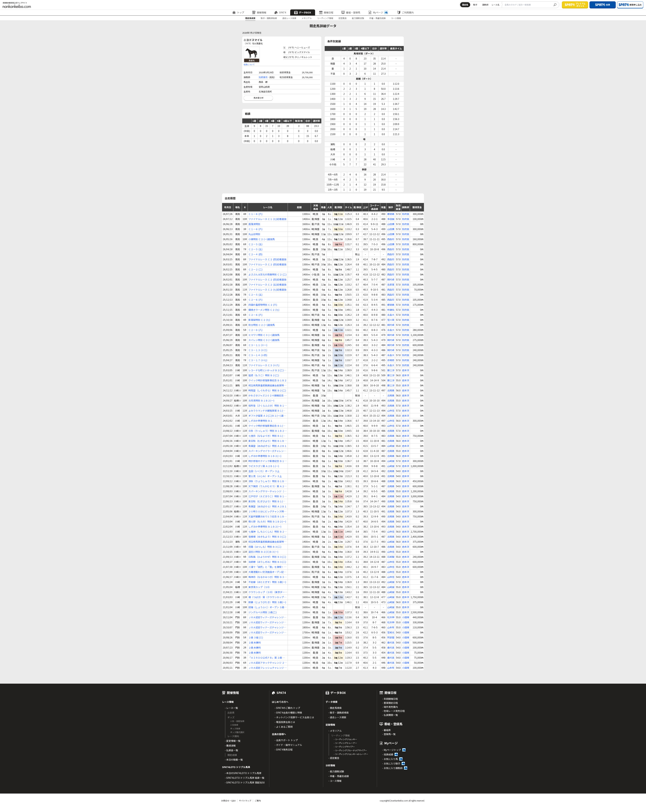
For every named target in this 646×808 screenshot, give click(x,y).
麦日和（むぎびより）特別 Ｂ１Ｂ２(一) (267, 441)
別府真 (405, 214)
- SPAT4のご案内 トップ (287, 708)
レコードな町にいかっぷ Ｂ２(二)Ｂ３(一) (267, 370)
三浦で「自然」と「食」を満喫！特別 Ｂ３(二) (267, 567)
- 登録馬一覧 (389, 734)
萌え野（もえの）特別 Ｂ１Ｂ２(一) (267, 521)
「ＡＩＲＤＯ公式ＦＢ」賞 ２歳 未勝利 (266, 657)
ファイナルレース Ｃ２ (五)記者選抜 (267, 284)
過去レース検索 (289, 18)
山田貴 (390, 224)
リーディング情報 (325, 18)
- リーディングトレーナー (345, 742)
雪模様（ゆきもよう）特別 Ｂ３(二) (267, 536)
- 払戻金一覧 (231, 750)
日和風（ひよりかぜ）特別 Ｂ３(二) (267, 556)
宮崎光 (390, 632)
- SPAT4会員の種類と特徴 (288, 712)
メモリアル (307, 18)
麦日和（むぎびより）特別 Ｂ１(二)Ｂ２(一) (267, 501)
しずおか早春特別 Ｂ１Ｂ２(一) (264, 456)
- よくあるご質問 (284, 726)
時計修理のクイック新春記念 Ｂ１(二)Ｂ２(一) (266, 461)
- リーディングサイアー (344, 746)
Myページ (378, 12)
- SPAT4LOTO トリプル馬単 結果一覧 (244, 777)
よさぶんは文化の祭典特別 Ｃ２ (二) (267, 274)
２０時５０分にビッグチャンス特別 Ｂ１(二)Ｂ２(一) (267, 511)
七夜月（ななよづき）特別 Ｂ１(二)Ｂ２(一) (267, 436)
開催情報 (261, 12)
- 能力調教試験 (336, 771)
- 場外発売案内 (390, 707)
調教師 (485, 4)
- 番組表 (386, 730)
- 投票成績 (387, 754)
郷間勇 (390, 214)
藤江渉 (390, 370)
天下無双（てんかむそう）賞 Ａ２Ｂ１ (267, 486)
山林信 (390, 410)
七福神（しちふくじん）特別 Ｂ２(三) (266, 531)
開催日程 (328, 12)
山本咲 (390, 627)
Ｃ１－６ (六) (255, 214)
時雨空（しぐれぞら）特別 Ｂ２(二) (267, 390)
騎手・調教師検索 (269, 18)
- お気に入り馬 (390, 759)
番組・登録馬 (353, 12)
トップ (240, 12)
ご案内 (258, 800)
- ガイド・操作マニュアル (288, 744)
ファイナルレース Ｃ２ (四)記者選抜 (267, 259)
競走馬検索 (250, 18)
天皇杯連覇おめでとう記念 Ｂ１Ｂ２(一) (267, 516)
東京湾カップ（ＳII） (259, 587)
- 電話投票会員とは (285, 722)
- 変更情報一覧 (232, 740)
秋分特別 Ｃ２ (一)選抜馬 (261, 325)
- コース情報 (335, 780)
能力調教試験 (358, 18)
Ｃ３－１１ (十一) (257, 345)
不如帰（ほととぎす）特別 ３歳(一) (267, 582)
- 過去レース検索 (337, 717)
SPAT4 (282, 12)
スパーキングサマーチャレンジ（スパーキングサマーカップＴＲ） (267, 491)
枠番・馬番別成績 (377, 18)
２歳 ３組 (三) (255, 637)
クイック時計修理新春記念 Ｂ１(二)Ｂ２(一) (267, 426)
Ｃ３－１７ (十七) (257, 360)
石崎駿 (390, 556)
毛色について (249, 64)
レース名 (495, 4)
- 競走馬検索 (335, 708)
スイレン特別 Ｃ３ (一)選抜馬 (263, 340)
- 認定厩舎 (333, 758)
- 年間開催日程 (390, 698)
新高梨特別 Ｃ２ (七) (259, 319)
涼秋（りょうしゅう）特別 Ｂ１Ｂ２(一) (267, 481)
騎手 (475, 4)
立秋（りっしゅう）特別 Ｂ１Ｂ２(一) (266, 431)
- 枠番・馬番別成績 (338, 776)
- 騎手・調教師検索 (338, 712)
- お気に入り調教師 (392, 768)
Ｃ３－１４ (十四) (257, 355)
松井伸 (390, 617)
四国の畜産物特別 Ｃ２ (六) (262, 304)
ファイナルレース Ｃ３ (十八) (263, 365)
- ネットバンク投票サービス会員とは (294, 717)
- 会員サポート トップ (286, 740)
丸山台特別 (254, 234)
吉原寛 (390, 284)
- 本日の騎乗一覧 (234, 759)
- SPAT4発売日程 (284, 749)
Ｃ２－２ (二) (255, 269)
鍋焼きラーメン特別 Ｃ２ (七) (263, 309)
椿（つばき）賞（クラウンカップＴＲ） (267, 597)
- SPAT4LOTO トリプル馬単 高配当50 (245, 782)
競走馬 (465, 4)
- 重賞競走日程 (390, 702)
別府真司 (263, 77)
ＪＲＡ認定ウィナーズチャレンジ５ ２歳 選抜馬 (267, 632)
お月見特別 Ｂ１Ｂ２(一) (261, 400)
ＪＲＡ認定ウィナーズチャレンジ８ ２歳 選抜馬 (267, 627)
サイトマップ (245, 800)
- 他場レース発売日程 (393, 711)
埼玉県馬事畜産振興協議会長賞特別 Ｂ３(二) (267, 541)
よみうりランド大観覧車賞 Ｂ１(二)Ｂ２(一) (267, 410)
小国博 (405, 617)
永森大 (390, 314)
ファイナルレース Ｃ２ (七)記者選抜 (267, 289)
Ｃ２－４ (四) (255, 254)
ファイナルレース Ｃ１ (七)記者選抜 (267, 219)
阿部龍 (390, 637)
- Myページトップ (391, 750)
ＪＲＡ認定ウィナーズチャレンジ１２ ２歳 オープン (267, 617)
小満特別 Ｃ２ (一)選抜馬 (261, 239)
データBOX (305, 12)
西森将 (390, 239)
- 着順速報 (230, 745)
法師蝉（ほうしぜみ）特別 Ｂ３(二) (267, 561)
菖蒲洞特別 (254, 224)
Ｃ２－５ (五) (255, 244)
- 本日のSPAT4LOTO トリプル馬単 (243, 773)
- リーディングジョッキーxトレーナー (351, 754)
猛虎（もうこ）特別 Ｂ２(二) (263, 375)
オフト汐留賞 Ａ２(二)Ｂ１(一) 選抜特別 (267, 415)
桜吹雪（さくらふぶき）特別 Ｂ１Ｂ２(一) (267, 405)
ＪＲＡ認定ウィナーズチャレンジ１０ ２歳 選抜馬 (267, 622)
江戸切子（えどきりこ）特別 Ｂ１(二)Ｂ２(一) (266, 496)
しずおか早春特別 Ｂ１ (260, 420)
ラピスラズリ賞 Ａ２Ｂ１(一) (263, 466)
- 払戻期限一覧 (390, 715)
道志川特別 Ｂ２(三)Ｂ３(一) (263, 551)
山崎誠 (390, 446)
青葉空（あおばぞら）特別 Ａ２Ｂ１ (267, 446)
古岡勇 (390, 390)
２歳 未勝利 (254, 642)
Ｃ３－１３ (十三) (257, 350)
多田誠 (390, 219)
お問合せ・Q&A (228, 800)
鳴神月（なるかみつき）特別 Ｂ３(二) (266, 577)
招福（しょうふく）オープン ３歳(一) (266, 607)
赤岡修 (390, 360)
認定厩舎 (342, 18)
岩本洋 (405, 370)
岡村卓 (390, 279)
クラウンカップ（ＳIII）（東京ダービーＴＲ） (267, 592)
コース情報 (396, 18)
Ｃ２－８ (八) (255, 330)
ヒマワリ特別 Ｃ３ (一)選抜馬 (263, 335)
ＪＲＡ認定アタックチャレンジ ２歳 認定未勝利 (267, 662)
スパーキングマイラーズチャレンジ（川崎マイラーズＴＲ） (267, 451)
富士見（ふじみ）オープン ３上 (265, 476)
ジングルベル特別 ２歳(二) (262, 612)
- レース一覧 (231, 708)
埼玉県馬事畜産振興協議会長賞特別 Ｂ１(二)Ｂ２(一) (267, 385)
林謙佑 (390, 309)
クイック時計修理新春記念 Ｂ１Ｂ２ (267, 380)
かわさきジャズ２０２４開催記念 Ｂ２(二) (267, 395)
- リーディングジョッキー (345, 739)
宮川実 (390, 319)
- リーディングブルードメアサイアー (350, 750)
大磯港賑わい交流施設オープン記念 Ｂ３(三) (267, 572)
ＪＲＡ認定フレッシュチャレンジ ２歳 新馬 (267, 668)
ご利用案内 (408, 12)
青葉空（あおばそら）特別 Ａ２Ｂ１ (267, 506)
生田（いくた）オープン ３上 (263, 471)
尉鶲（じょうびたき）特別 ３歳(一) (267, 602)
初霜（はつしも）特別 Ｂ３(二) (264, 546)
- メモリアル (335, 730)
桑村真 (390, 642)
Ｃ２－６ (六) (255, 299)
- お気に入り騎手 (391, 763)
